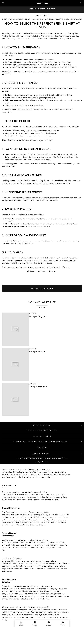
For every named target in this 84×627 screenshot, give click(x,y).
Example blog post (38, 316)
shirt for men (68, 19)
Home (37, 15)
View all (42, 307)
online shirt (44, 19)
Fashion (45, 15)
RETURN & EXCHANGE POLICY (41, 430)
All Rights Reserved (42, 462)
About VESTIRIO (41, 425)
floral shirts (13, 19)
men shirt (28, 19)
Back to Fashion (43, 288)
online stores (12, 241)
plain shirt (52, 19)
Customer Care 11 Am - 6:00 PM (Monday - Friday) (41, 441)
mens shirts (35, 19)
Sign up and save (41, 454)
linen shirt (21, 19)
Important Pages (41, 436)
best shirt (5, 19)
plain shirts (59, 19)
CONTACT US (42, 447)
